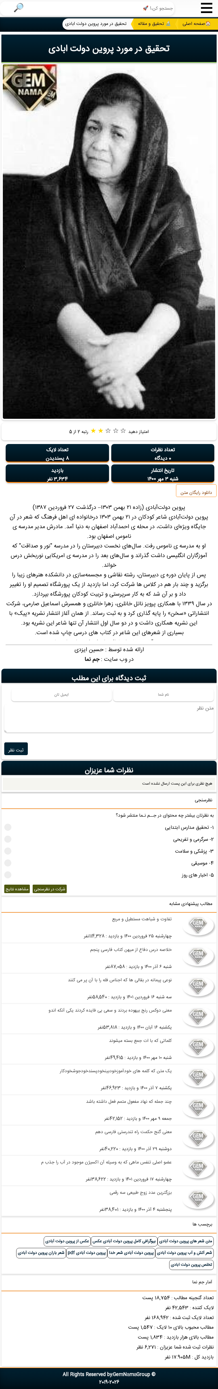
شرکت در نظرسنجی (49, 889)
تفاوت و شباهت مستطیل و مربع (142, 919)
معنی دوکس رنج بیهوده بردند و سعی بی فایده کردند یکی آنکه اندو (110, 1010)
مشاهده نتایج (17, 889)
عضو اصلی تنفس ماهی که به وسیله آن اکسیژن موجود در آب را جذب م (106, 1162)
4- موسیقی (202, 863)
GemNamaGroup (131, 1375)
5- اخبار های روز (198, 875)
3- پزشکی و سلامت (194, 852)
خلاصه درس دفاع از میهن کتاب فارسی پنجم (131, 950)
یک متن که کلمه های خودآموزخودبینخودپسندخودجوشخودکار (116, 1071)
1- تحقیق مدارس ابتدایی (189, 828)
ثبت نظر (16, 750)
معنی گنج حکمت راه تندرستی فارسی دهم (133, 1132)
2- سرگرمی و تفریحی (193, 840)
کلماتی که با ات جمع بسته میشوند (140, 1041)
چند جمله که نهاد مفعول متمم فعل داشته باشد (129, 1102)
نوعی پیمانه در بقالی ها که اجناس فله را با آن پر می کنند (120, 980)
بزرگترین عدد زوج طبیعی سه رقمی (141, 1193)
